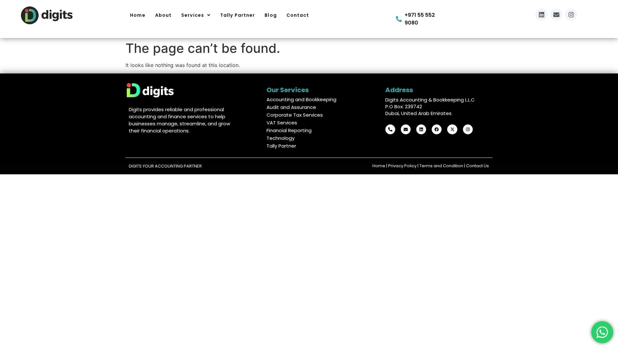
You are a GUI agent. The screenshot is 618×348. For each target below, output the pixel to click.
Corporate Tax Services (295, 114)
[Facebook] (437, 129)
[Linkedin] (541, 14)
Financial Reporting (289, 130)
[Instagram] (571, 14)
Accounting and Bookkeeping (301, 99)
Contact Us (477, 166)
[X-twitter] (452, 129)
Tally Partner (281, 145)
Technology (281, 138)
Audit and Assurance (291, 107)
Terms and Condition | (442, 166)
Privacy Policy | (403, 166)
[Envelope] (556, 14)
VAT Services (282, 122)
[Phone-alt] (390, 129)
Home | (380, 166)
